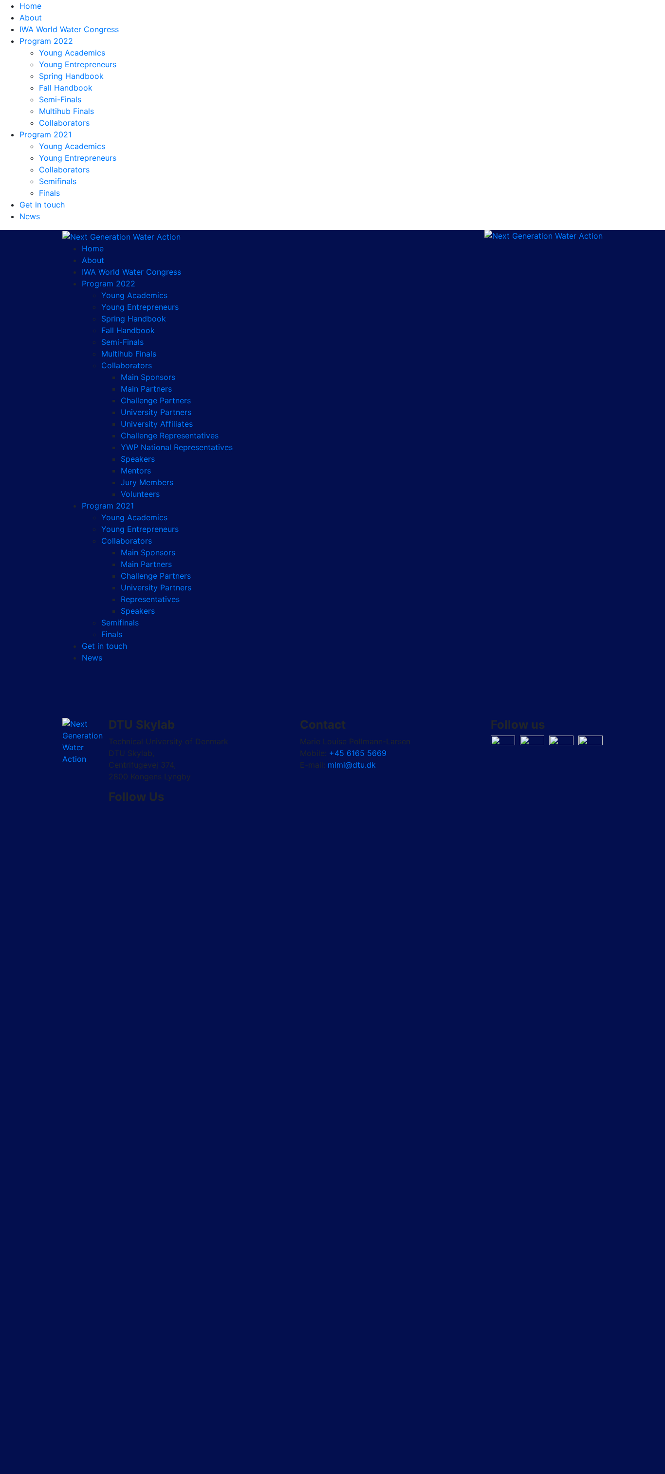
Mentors (136, 470)
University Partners (156, 412)
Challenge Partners (156, 400)
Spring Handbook (71, 76)
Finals (49, 193)
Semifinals (57, 181)
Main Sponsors (148, 377)
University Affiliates (157, 424)
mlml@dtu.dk (352, 765)
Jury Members (147, 482)
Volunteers (140, 494)
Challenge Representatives (170, 435)
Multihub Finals (66, 111)
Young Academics (72, 52)
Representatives (150, 599)
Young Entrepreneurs (77, 64)
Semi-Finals (60, 99)
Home (30, 6)
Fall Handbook (65, 88)
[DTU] (121, 236)
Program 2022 (46, 41)
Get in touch (42, 204)
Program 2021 (45, 134)
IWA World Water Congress (69, 29)
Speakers (138, 459)
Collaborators (64, 123)
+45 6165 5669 (358, 753)
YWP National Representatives (177, 447)
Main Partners (146, 389)
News (29, 216)
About (30, 17)
